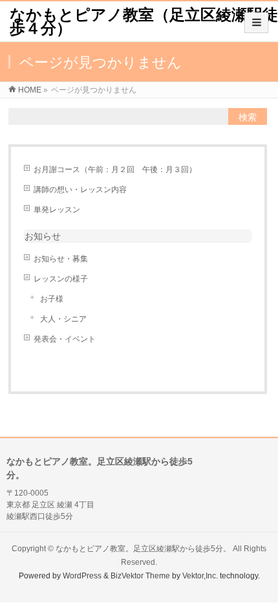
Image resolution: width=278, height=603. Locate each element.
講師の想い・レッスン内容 (80, 189)
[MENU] (256, 22)
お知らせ (43, 236)
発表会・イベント (65, 339)
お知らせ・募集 (61, 258)
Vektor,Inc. (200, 575)
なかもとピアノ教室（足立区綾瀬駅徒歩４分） (144, 21)
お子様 (51, 298)
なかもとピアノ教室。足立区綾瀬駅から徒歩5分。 (143, 548)
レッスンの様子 (61, 278)
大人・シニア (63, 318)
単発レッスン (57, 209)
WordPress (82, 575)
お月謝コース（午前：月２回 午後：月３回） (115, 169)
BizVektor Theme (140, 575)
